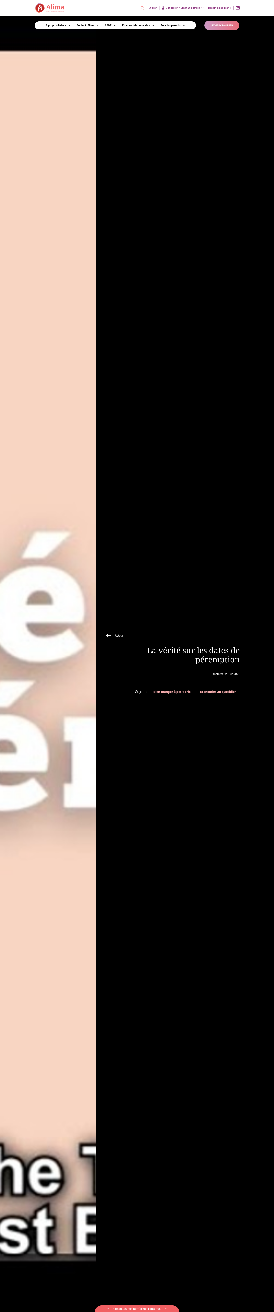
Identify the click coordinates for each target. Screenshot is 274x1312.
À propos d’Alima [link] (56, 25)
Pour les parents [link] (170, 25)
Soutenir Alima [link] (85, 25)
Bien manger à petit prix (172, 692)
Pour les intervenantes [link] (136, 25)
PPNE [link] (108, 25)
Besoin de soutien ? (219, 8)
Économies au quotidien (218, 692)
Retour (119, 635)
